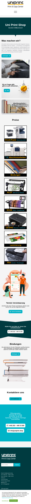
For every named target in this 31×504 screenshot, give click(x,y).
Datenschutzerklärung (7, 497)
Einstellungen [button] (5, 500)
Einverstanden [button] (13, 500)
